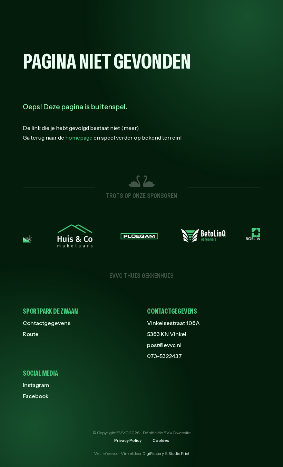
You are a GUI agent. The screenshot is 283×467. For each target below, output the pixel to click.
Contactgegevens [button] (172, 311)
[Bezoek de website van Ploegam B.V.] (132, 236)
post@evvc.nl (164, 345)
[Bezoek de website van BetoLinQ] (197, 236)
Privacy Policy (128, 440)
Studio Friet (178, 453)
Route (31, 334)
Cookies (161, 440)
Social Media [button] (40, 373)
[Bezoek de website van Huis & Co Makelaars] (68, 236)
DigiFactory (153, 453)
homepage (78, 137)
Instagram (36, 385)
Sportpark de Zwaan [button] (50, 311)
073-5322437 (164, 356)
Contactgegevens (46, 322)
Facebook (36, 396)
